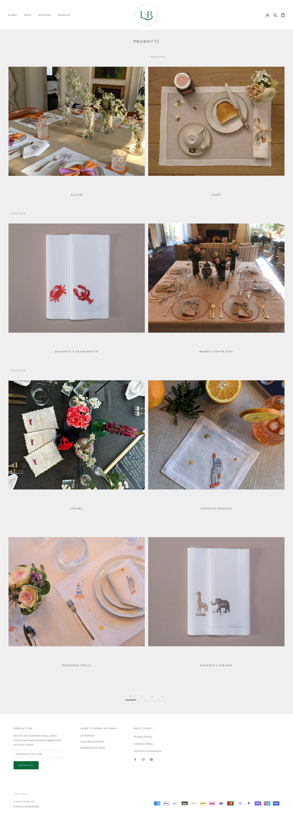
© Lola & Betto (24, 801)
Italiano (20, 793)
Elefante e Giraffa (216, 665)
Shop (28, 15)
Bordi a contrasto (216, 351)
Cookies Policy (143, 743)
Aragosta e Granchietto (77, 351)
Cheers (77, 508)
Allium (77, 194)
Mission (64, 15)
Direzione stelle (76, 665)
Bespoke (45, 15)
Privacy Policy (143, 736)
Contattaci (87, 735)
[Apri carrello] (283, 15)
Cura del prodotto (92, 741)
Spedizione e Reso (92, 747)
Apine (216, 194)
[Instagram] (143, 759)
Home (12, 15)
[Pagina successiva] (162, 696)
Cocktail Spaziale (216, 508)
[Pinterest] (151, 759)
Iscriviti (26, 765)
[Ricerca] (275, 15)
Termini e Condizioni (147, 751)
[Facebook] (135, 759)
